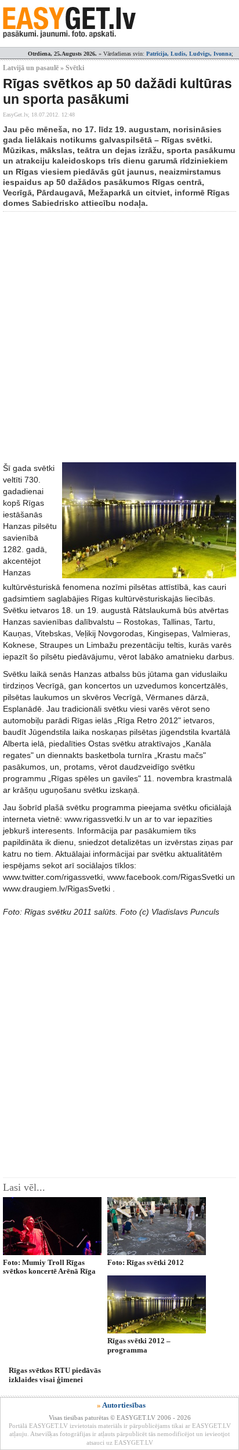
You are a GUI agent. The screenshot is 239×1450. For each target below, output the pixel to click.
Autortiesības (124, 1405)
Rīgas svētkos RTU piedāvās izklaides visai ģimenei (55, 1374)
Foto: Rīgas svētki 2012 (145, 1262)
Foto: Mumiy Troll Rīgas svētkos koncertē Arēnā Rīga (49, 1266)
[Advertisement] (119, 336)
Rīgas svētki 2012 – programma (139, 1345)
